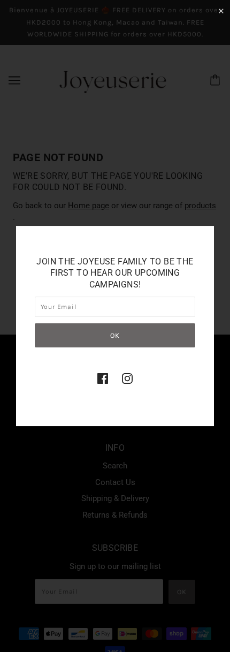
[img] (102, 378)
